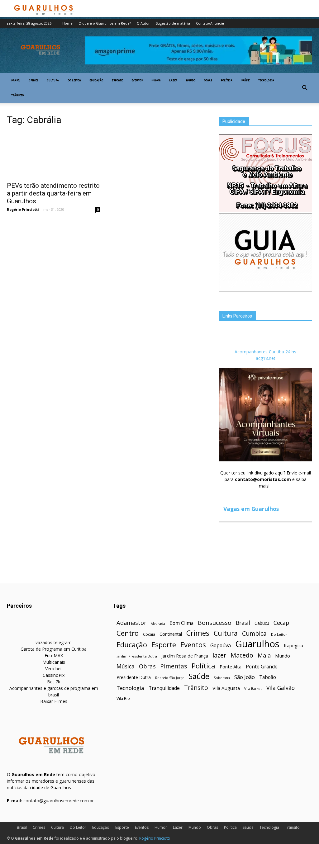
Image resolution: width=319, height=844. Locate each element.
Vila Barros (253, 688)
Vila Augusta (226, 688)
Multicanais (53, 662)
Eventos (137, 80)
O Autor (143, 23)
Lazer (173, 80)
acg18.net (265, 358)
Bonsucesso (214, 623)
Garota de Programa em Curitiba (54, 649)
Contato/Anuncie (210, 23)
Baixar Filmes (53, 701)
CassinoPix (53, 675)
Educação (96, 80)
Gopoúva (220, 645)
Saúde (245, 80)
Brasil (15, 80)
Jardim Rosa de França (184, 656)
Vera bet (53, 669)
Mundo (190, 80)
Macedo (242, 655)
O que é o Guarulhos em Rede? (105, 23)
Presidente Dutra (134, 677)
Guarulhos (257, 644)
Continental (171, 634)
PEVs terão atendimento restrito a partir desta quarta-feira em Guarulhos (53, 193)
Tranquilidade (164, 688)
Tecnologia (266, 80)
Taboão (267, 677)
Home (67, 23)
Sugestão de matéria (173, 23)
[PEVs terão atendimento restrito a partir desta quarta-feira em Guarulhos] (53, 155)
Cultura (53, 80)
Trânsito (17, 95)
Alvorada (158, 623)
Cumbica (254, 633)
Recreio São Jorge (169, 678)
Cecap (281, 623)
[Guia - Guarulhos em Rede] (265, 290)
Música (126, 666)
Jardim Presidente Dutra (137, 656)
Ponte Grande (262, 666)
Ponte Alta (230, 666)
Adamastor (131, 623)
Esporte (117, 80)
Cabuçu (262, 623)
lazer (219, 655)
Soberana (222, 677)
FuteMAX (54, 655)
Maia (264, 655)
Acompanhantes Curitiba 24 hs (265, 352)
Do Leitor (74, 80)
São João (244, 677)
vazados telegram (54, 642)
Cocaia (149, 634)
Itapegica (293, 645)
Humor (155, 80)
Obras (208, 80)
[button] (304, 88)
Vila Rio (123, 698)
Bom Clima (181, 623)
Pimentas (173, 666)
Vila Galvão (280, 688)
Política (226, 80)
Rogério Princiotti (23, 209)
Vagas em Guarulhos (251, 508)
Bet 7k (53, 682)
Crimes (33, 80)
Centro (128, 633)
